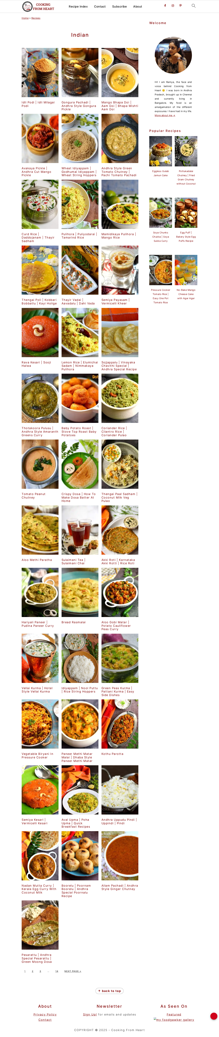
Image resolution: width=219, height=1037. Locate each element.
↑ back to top (109, 991)
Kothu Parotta (112, 754)
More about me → (165, 115)
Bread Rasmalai (74, 622)
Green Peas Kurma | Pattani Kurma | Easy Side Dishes (117, 691)
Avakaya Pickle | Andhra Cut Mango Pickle (36, 172)
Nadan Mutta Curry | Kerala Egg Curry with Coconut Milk (39, 889)
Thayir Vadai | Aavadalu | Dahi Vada (78, 301)
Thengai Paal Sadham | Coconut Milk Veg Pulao (119, 497)
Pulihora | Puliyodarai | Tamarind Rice (79, 235)
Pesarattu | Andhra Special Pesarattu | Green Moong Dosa (37, 958)
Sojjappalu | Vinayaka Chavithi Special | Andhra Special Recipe (119, 366)
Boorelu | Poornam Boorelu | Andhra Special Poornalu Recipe (76, 891)
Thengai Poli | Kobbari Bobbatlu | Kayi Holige (39, 301)
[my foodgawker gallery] (174, 1019)
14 (56, 971)
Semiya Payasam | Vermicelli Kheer (115, 301)
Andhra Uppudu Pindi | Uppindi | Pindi (119, 821)
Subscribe (119, 6)
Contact (100, 6)
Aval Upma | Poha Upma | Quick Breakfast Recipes (76, 823)
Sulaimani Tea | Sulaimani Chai (74, 561)
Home (25, 18)
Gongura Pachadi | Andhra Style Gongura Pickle (79, 106)
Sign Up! (90, 1014)
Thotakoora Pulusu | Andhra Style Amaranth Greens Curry (40, 431)
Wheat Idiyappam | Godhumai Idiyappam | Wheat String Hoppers (79, 172)
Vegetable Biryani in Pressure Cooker (37, 755)
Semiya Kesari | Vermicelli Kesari (35, 821)
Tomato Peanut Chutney (34, 495)
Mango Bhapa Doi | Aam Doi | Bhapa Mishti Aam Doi (119, 106)
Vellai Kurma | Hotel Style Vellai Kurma (37, 689)
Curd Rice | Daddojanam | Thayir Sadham (38, 237)
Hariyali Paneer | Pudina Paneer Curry (38, 624)
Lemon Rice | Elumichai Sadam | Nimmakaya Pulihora (80, 366)
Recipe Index (78, 6)
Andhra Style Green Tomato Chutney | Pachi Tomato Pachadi (119, 172)
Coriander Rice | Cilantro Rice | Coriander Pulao (114, 431)
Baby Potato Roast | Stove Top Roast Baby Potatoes (79, 431)
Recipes (36, 18)
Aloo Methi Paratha (37, 560)
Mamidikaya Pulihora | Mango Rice (118, 235)
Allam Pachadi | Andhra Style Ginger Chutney (119, 887)
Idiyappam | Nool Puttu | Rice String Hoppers (80, 689)
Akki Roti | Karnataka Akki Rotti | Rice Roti (118, 561)
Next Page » (72, 971)
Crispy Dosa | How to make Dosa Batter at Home (79, 497)
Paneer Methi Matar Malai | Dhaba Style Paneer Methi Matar (77, 757)
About (137, 6)
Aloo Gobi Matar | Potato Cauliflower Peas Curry (116, 626)
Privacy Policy (45, 1014)
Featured (174, 1014)
